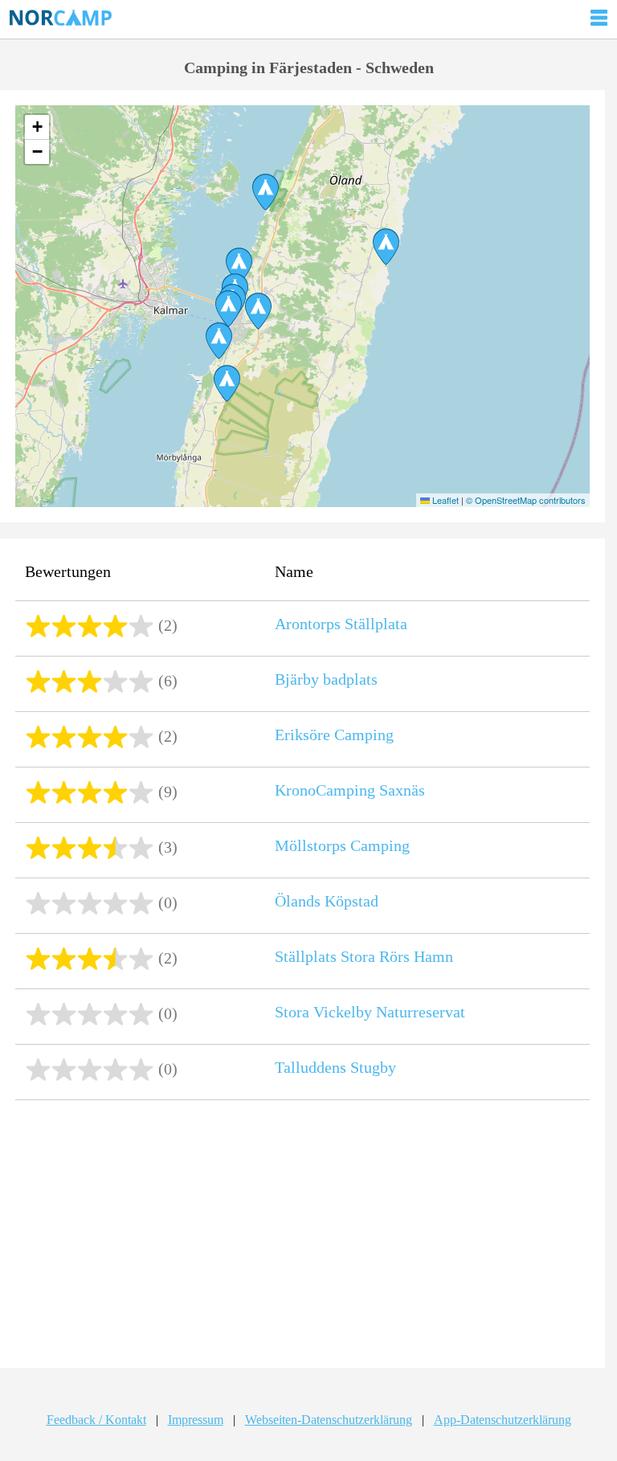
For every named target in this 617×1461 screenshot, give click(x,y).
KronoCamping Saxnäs (350, 790)
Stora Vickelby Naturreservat (370, 1012)
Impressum (195, 1419)
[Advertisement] (302, 1235)
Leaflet (444, 499)
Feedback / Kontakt (96, 1419)
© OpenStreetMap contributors (526, 499)
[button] (258, 311)
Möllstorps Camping (342, 845)
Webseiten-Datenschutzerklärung (328, 1419)
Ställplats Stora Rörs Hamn (364, 956)
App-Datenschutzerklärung (502, 1419)
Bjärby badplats (326, 679)
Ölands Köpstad (326, 901)
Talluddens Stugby (335, 1067)
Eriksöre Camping (334, 734)
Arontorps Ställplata (341, 623)
